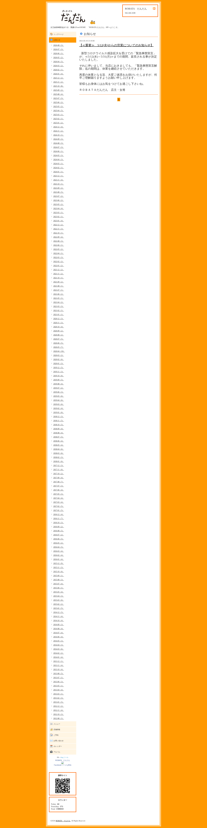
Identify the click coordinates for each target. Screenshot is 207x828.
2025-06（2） (58, 102)
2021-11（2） (58, 274)
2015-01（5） (58, 608)
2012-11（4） (58, 710)
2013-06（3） (58, 682)
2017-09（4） (58, 478)
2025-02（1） (58, 119)
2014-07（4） (58, 633)
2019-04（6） (58, 400)
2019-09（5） (58, 380)
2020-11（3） (58, 323)
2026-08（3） (58, 45)
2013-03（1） (58, 694)
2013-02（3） (58, 698)
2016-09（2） (58, 527)
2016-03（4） (58, 551)
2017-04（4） (58, 498)
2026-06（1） (58, 53)
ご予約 (55, 735)
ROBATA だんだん (62, 760)
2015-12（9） (58, 563)
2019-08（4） (58, 384)
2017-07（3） (58, 486)
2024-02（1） (58, 168)
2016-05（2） (58, 543)
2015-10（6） (58, 572)
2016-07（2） (58, 535)
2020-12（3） (58, 319)
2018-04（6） (58, 449)
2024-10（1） (58, 135)
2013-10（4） (58, 669)
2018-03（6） (58, 453)
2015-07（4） (58, 584)
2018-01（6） (58, 461)
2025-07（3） (58, 98)
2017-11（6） (58, 470)
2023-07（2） (58, 196)
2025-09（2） (58, 90)
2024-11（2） (58, 131)
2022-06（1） (58, 245)
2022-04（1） (58, 253)
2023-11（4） (58, 180)
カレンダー (57, 746)
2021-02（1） (58, 310)
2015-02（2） (58, 604)
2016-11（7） (58, 519)
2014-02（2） (58, 653)
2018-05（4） (58, 445)
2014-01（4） (58, 657)
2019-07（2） (58, 388)
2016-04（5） (58, 547)
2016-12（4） (58, 514)
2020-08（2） (58, 335)
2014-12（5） (58, 612)
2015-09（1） (58, 576)
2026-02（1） (58, 70)
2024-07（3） (58, 147)
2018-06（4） (58, 441)
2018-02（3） (58, 457)
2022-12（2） (58, 225)
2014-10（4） (58, 620)
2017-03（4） (58, 502)
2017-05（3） (58, 494)
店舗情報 (56, 729)
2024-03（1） (58, 164)
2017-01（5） (58, 510)
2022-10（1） (58, 233)
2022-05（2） (58, 249)
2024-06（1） (58, 151)
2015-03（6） (58, 600)
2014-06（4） (58, 637)
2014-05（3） (58, 641)
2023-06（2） (58, 200)
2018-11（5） (58, 421)
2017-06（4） (58, 490)
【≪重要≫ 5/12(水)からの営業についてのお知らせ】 (116, 45)
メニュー (56, 724)
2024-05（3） (58, 155)
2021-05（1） (58, 298)
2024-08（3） (58, 143)
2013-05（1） (58, 686)
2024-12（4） (58, 127)
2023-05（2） (58, 204)
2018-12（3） (58, 417)
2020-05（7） (58, 347)
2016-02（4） (58, 555)
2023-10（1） (58, 184)
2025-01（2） (58, 123)
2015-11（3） (58, 567)
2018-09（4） (58, 429)
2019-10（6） (58, 376)
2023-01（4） (58, 221)
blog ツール (64, 757)
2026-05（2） (58, 58)
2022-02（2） (58, 261)
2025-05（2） (58, 106)
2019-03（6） (58, 404)
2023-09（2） (58, 188)
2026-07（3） (58, 49)
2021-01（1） (58, 315)
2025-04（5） (58, 111)
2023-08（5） (58, 192)
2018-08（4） (58, 433)
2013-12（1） (58, 661)
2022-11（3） (58, 229)
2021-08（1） (58, 286)
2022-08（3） (58, 241)
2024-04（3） (58, 159)
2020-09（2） (58, 331)
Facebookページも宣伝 (62, 765)
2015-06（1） (58, 588)
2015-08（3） (58, 580)
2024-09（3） (58, 139)
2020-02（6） (58, 359)
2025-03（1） (58, 115)
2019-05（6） (58, 396)
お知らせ (56, 40)
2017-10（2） (58, 474)
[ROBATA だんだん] (62, 762)
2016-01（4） (58, 559)
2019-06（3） (58, 392)
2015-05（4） (58, 592)
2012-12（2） (58, 706)
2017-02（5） (58, 506)
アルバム (56, 752)
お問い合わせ (58, 741)
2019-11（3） (58, 372)
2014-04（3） (58, 645)
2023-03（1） (58, 213)
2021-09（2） (58, 282)
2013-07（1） (58, 678)
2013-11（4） (58, 665)
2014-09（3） (58, 625)
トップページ (58, 34)
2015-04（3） (58, 596)
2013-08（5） (58, 674)
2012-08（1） (58, 718)
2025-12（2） (58, 78)
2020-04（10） (59, 351)
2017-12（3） (58, 465)
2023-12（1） (58, 176)
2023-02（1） (58, 217)
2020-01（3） (58, 363)
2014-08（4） (58, 629)
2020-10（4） (58, 327)
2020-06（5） (58, 343)
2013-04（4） (58, 690)
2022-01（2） (58, 266)
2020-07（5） (58, 339)
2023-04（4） (58, 208)
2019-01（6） (58, 412)
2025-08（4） (58, 94)
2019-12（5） (58, 368)
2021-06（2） (58, 294)
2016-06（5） (58, 539)
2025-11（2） (58, 82)
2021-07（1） (58, 290)
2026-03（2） (58, 66)
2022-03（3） (58, 257)
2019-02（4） (58, 408)
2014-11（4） (58, 616)
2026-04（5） (58, 62)
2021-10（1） (58, 278)
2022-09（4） (58, 237)
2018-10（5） (58, 425)
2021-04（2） (58, 302)
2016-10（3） (58, 523)
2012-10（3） (58, 714)
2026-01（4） (58, 74)
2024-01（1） (58, 172)
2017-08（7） (58, 482)
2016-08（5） (58, 531)
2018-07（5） (58, 437)
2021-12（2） (58, 270)
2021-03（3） (58, 306)
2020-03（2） (58, 355)
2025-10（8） (58, 86)
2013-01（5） (58, 702)
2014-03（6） (58, 649)
